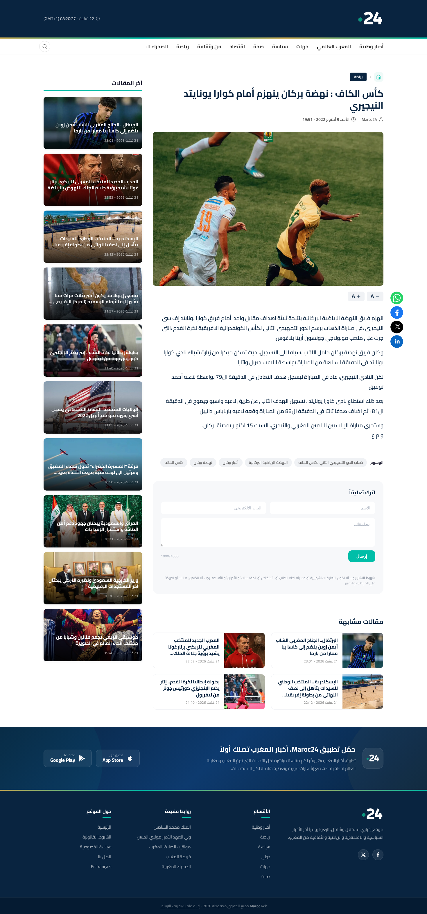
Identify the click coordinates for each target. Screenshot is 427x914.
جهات (302, 46)
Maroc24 (369, 119)
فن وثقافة (209, 46)
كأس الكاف (173, 462)
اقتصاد (237, 46)
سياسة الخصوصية (95, 846)
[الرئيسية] (378, 77)
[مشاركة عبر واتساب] (396, 298)
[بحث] (44, 46)
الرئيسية (104, 827)
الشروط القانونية (96, 837)
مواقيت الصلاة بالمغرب (170, 846)
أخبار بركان (230, 462)
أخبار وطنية (371, 46)
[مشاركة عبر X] (396, 327)
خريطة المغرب (178, 856)
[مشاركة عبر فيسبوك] (396, 312)
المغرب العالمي (334, 46)
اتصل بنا (104, 856)
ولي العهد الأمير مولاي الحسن (164, 837)
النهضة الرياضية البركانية (268, 462)
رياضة (182, 46)
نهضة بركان (203, 462)
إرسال (361, 556)
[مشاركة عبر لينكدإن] (396, 341)
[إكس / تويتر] (363, 854)
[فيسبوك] (377, 854)
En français (101, 866)
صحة (258, 46)
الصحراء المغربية (150, 46)
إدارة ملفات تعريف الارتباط (180, 905)
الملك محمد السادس (172, 827)
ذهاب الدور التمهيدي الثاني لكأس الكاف (330, 462)
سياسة (280, 46)
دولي (265, 856)
